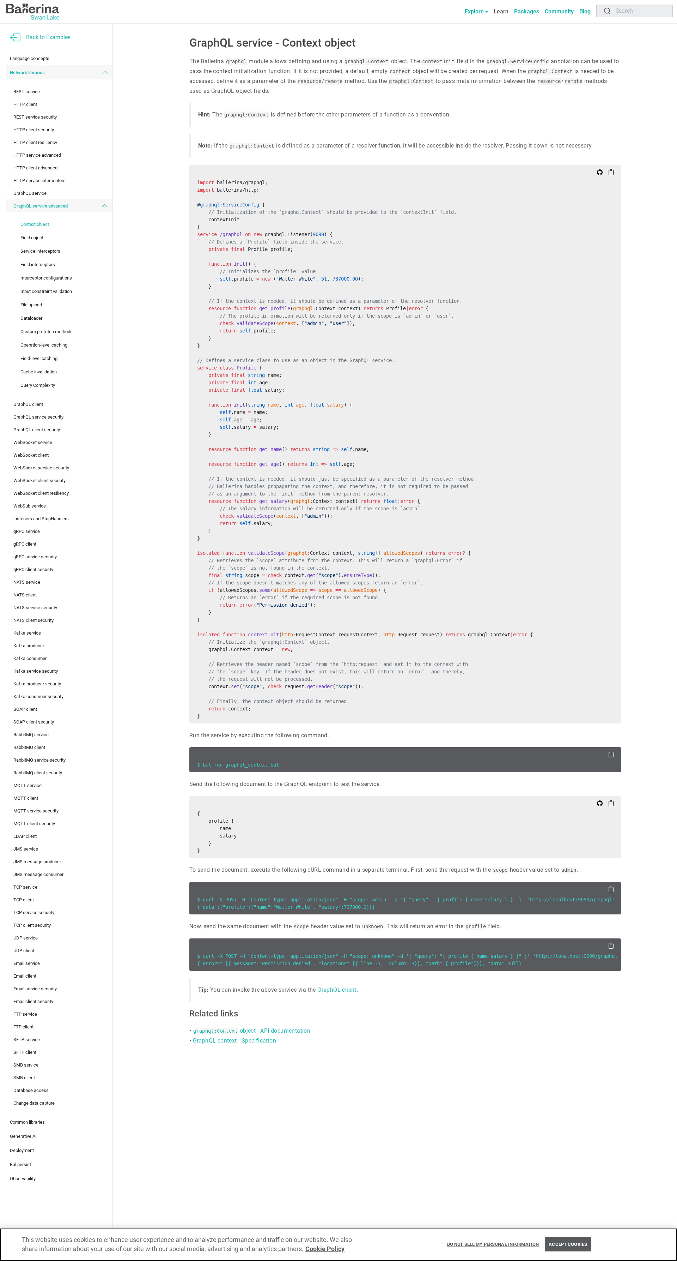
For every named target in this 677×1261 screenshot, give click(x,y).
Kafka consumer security (38, 696)
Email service (26, 963)
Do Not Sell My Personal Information (493, 1244)
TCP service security (33, 912)
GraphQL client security (36, 429)
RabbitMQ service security (39, 760)
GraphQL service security (38, 417)
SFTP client (24, 1052)
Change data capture (34, 1103)
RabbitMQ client (29, 747)
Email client (24, 976)
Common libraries (27, 1122)
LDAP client (25, 836)
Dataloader (31, 318)
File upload (31, 304)
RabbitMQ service (31, 734)
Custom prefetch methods (46, 331)
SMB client (24, 1077)
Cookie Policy (324, 1249)
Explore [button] (474, 11)
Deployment (22, 1150)
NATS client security (33, 620)
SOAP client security (33, 722)
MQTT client (25, 798)
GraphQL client (28, 404)
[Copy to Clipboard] (611, 172)
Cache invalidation (38, 371)
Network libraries (27, 72)
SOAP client (25, 709)
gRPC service (26, 531)
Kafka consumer (30, 658)
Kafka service (27, 633)
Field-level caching (38, 358)
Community (559, 11)
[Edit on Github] (599, 172)
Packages (526, 11)
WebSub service (29, 506)
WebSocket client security (39, 480)
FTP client (23, 1026)
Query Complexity (37, 385)
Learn (501, 11)
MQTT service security (36, 810)
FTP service (25, 1014)
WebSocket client (31, 455)
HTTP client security (33, 129)
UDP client (23, 950)
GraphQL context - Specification (234, 1040)
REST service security (35, 117)
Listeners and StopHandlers (41, 518)
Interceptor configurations (46, 278)
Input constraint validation (46, 291)
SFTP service (26, 1039)
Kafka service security (35, 671)
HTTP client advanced (35, 167)
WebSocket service (32, 442)
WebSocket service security (41, 467)
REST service (26, 91)
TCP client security (32, 925)
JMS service (25, 849)
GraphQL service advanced (40, 206)
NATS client (25, 595)
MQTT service (27, 785)
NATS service (26, 582)
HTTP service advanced (37, 155)
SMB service (25, 1065)
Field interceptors (37, 264)
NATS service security (35, 607)
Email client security (33, 1001)
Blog (585, 11)
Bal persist (20, 1164)
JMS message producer (37, 861)
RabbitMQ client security (37, 772)
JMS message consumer (38, 874)
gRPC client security (33, 569)
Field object (31, 237)
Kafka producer (28, 645)
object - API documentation (251, 1030)
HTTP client (25, 104)
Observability (23, 1178)
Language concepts (29, 58)
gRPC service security (35, 556)
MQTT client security (34, 823)
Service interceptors (40, 251)
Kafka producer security (37, 683)
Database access (31, 1090)
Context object (34, 224)
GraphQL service (30, 193)
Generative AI (23, 1136)
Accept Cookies (568, 1244)
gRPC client (24, 544)
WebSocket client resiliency (41, 493)
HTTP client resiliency (35, 142)
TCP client (23, 899)
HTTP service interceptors (39, 180)
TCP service (25, 887)
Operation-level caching (43, 345)
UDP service (25, 938)
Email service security (35, 988)
